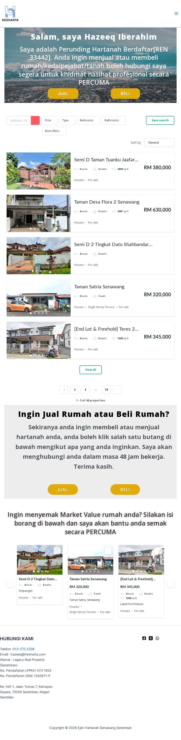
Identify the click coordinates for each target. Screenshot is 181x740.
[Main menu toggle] (176, 13)
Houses (79, 180)
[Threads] (151, 638)
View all (90, 370)
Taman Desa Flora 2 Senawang (106, 202)
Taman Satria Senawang (99, 286)
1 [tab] (31, 186)
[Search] (35, 120)
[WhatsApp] (157, 638)
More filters (52, 131)
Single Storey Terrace (101, 307)
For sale (93, 180)
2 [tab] (35, 186)
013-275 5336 (23, 649)
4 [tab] (42, 186)
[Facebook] (144, 638)
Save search (160, 120)
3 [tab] (39, 186)
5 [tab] (46, 186)
